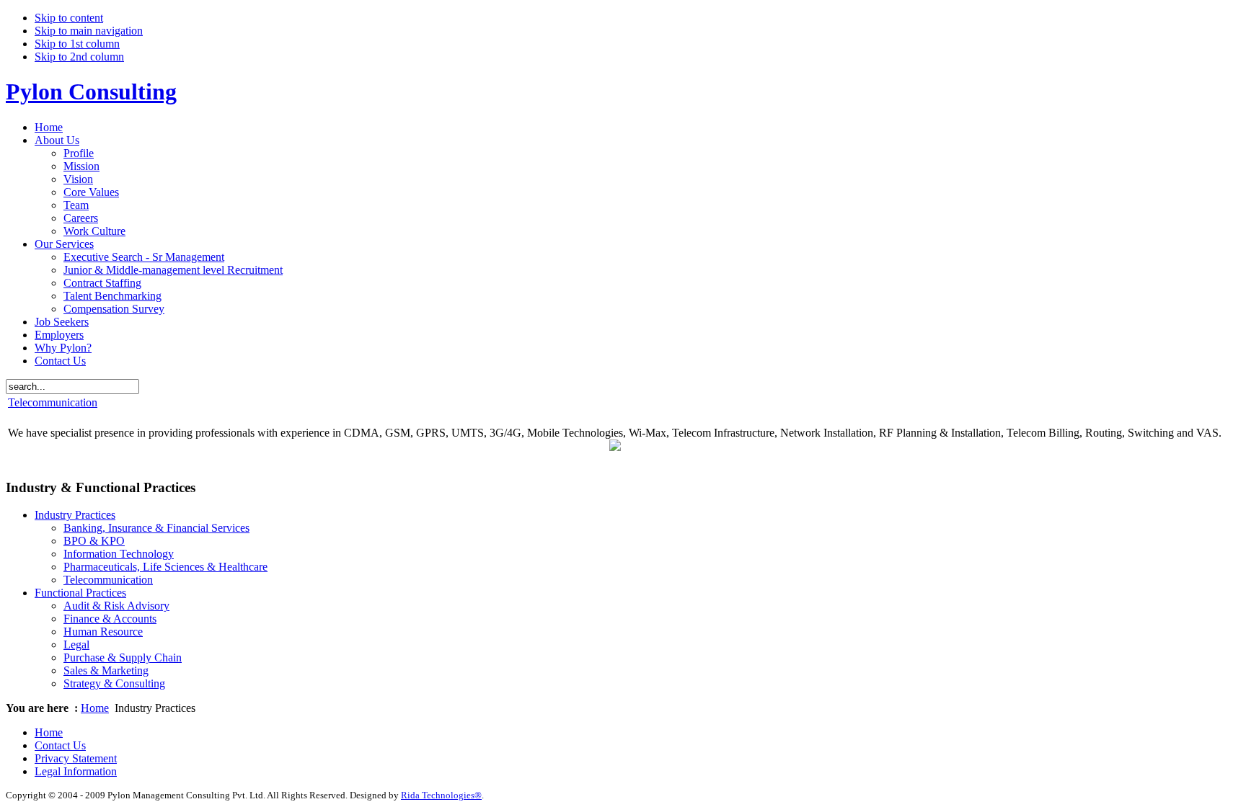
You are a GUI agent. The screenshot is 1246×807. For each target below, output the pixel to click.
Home (95, 708)
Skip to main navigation (89, 30)
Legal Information (76, 771)
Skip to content (69, 18)
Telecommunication (52, 402)
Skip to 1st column (77, 43)
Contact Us (60, 745)
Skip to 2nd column (79, 56)
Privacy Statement (76, 758)
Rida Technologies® (441, 795)
